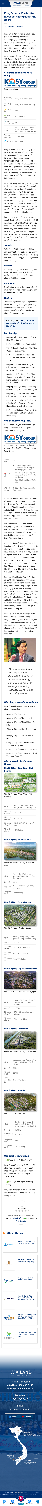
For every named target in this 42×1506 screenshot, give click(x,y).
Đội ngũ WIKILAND (29, 1492)
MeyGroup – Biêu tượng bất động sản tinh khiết (26, 1242)
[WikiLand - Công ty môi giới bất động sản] (21, 3)
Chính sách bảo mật (14, 1494)
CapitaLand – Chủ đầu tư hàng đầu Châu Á (26, 1279)
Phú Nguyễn (21, 1221)
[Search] (39, 3)
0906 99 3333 (25, 1388)
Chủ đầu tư (19, 26)
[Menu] (3, 4)
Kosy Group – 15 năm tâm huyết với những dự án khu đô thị (20, 323)
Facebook (15, 1417)
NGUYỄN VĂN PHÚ (17, 1492)
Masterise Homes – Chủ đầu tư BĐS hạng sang (27, 1260)
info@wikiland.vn (20, 1409)
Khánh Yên (17, 1218)
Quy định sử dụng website (27, 1494)
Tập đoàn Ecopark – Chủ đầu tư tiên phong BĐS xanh (27, 1334)
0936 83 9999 (26, 1385)
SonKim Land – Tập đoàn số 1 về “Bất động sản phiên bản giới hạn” (26, 1298)
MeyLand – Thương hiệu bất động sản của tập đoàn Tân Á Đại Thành (27, 1316)
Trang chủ (10, 26)
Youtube (27, 1417)
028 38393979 (20, 1399)
